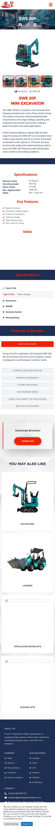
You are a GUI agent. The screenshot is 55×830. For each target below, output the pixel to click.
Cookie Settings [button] (11, 824)
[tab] (27, 344)
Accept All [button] (27, 824)
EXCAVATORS (27, 524)
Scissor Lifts (27, 707)
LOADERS (27, 586)
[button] (51, 4)
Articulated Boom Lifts (27, 646)
